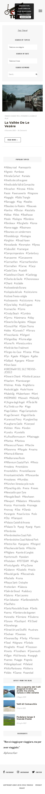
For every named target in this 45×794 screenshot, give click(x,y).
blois (17, 214)
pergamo (24, 543)
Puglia (35, 561)
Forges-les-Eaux (13, 351)
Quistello (22, 569)
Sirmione (22, 616)
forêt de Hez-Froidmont (17, 347)
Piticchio (32, 548)
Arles (31, 188)
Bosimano (26, 227)
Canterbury (33, 253)
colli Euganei (26, 304)
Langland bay (31, 419)
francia (28, 351)
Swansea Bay (12, 638)
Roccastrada (28, 573)
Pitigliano (10, 552)
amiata (27, 175)
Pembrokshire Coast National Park (22, 539)
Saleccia (23, 586)
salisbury (27, 591)
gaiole (15, 356)
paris (38, 526)
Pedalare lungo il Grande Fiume (26, 718)
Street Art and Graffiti (16, 629)
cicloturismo (31, 291)
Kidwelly (35, 397)
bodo (8, 218)
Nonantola (35, 501)
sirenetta (10, 616)
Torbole (29, 642)
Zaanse (18, 672)
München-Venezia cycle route (20, 483)
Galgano (25, 356)
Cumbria (26, 313)
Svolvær (10, 634)
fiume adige (26, 339)
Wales (8, 672)
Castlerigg (32, 274)
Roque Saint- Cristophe (17, 582)
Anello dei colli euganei (16, 180)
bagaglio (10, 197)
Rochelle (10, 578)
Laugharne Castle (14, 423)
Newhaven (29, 496)
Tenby (24, 638)
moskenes (11, 479)
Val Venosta (20, 655)
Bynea (37, 244)
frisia (37, 351)
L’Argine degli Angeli (15, 402)
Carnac (23, 266)
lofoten (9, 427)
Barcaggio (10, 201)
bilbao (8, 214)
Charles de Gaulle (14, 278)
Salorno (9, 595)
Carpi (32, 266)
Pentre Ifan (11, 543)
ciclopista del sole (14, 291)
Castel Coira (11, 270)
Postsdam (10, 561)
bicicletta (30, 210)
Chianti (9, 283)
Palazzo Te (11, 526)
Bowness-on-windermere (18, 231)
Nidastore (22, 501)
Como (22, 309)
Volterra (29, 668)
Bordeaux (10, 223)
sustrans (34, 629)
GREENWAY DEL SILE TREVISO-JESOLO (20, 370)
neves (35, 488)
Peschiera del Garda (15, 548)
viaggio (19, 659)
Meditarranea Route (15, 458)
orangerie (10, 513)
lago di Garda (29, 415)
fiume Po (10, 343)
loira (18, 427)
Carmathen (11, 266)
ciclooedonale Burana (16, 287)
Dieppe (32, 321)
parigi (29, 526)
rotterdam (11, 586)
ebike (8, 330)
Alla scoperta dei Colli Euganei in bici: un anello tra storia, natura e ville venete (29, 690)
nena (26, 488)
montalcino (22, 466)
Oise (18, 509)
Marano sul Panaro (14, 445)
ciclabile (19, 283)
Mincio (35, 462)
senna (8, 612)
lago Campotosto (29, 410)
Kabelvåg (10, 393)
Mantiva (9, 440)
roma (20, 578)
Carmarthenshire (29, 261)
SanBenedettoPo (30, 599)
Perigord (36, 543)
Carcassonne (26, 257)
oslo (35, 513)
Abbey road (11, 167)
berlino (9, 210)
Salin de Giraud (13, 591)
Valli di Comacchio (27, 704)
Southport (21, 621)
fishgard (26, 334)
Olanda (27, 509)
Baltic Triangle (23, 197)
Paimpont (17, 518)
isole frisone (27, 389)
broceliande (11, 244)
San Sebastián (12, 599)
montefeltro (12, 470)
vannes (9, 659)
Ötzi (7, 518)
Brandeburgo (12, 236)
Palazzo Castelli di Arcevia (18, 522)
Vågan (9, 655)
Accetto (25, 17)
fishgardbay (11, 339)
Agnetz (9, 171)
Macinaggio (34, 436)
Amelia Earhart (13, 175)
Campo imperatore (15, 253)
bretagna (26, 236)
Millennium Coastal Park (17, 462)
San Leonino (22, 595)
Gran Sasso (11, 364)
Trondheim (20, 651)
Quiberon (10, 569)
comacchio (11, 309)
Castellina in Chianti (15, 274)
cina (38, 300)
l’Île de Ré (32, 402)
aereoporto (25, 167)
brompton (25, 244)
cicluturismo (27, 300)
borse (34, 223)
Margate (23, 449)
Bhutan (19, 210)
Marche (30, 445)
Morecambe (33, 475)
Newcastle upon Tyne (16, 492)
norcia (9, 505)
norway (9, 509)
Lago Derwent (12, 415)
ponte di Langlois (25, 552)
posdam (25, 556)
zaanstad (29, 672)
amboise (20, 171)
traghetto (10, 646)
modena (10, 466)
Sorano (9, 621)
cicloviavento (12, 300)
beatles (28, 201)
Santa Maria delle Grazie (17, 608)
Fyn (7, 356)
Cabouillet (10, 249)
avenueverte (20, 193)
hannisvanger (24, 380)
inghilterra (29, 385)
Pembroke (11, 531)
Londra (9, 432)
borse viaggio (12, 227)
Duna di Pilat (12, 326)
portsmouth (11, 556)
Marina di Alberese (14, 453)
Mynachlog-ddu (13, 488)
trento (9, 651)
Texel (8, 642)
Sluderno (34, 616)
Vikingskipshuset (13, 664)
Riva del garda (12, 573)
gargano (20, 360)
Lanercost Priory (13, 419)
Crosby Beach (12, 313)
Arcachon (10, 188)
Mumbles (23, 479)
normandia (20, 505)
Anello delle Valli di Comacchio (20, 184)
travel (21, 646)
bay (20, 201)
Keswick (24, 397)
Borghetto (23, 223)
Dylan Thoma (27, 326)
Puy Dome (28, 565)
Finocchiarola (12, 334)
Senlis (34, 608)
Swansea (21, 634)
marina (34, 449)
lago (29, 406)
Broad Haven (23, 240)
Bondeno (29, 218)
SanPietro (10, 603)
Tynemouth (34, 651)
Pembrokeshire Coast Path (18, 535)
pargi (21, 526)
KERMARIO (11, 397)
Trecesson (32, 646)
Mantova (20, 440)
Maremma (11, 449)
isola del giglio (12, 389)
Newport (10, 501)
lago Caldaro (12, 410)
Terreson (35, 638)
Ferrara (31, 330)
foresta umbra (25, 343)
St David (33, 621)
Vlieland (29, 664)
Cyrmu (9, 317)
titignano (18, 642)
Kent (35, 393)
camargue (23, 249)
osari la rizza (24, 513)
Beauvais (32, 206)
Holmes (9, 385)
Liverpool (30, 423)
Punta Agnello (12, 565)
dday (31, 317)
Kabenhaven (24, 393)
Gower (31, 360)
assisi (8, 193)
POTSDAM (24, 561)
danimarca (21, 317)
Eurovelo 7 (19, 330)
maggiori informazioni (24, 14)
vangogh (33, 655)
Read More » (13, 140)
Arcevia (21, 188)
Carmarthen (12, 261)
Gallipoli (9, 360)
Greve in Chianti (13, 376)
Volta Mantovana (13, 668)
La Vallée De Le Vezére (17, 124)
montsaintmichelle (15, 475)
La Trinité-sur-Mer (14, 406)
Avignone (33, 193)
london (27, 427)
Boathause (28, 214)
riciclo (32, 569)
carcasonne (11, 257)
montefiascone (28, 470)
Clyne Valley (11, 304)
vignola (29, 659)
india (19, 385)
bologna (18, 218)
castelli (23, 270)
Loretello (20, 432)
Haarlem (10, 380)
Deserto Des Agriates (16, 321)
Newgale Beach (13, 496)
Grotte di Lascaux (32, 376)
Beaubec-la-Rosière (15, 206)
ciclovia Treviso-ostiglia (16, 296)
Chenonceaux (32, 278)
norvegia (33, 505)
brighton (10, 240)
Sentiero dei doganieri (25, 612)
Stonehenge (11, 625)
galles (35, 356)
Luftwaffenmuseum (15, 436)
